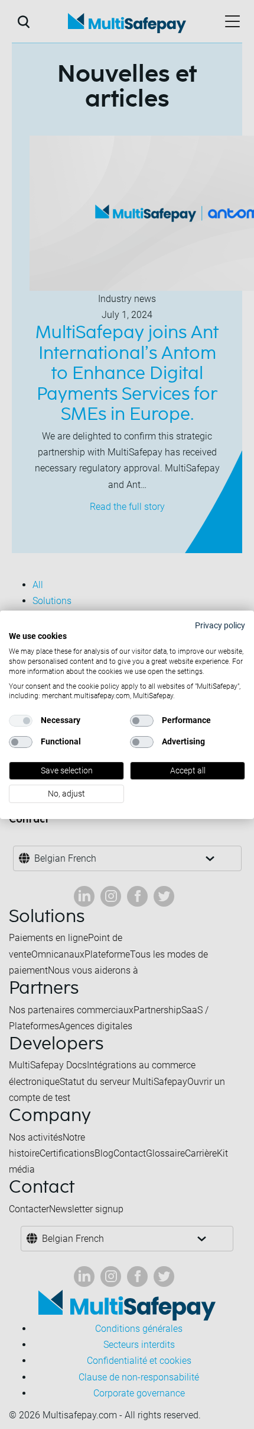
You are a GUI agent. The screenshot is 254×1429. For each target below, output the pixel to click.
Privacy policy (220, 625)
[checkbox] (20, 721)
